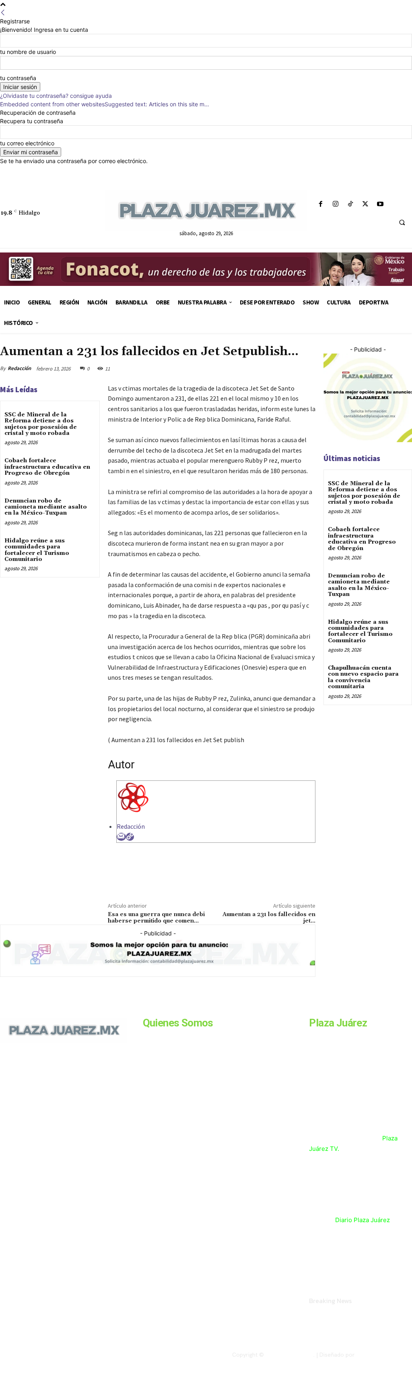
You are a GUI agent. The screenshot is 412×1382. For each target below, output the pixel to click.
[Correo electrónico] (121, 837)
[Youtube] (380, 204)
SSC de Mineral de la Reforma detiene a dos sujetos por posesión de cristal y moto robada (40, 424)
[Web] (130, 837)
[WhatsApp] (288, 368)
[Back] (3, 12)
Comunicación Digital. (384, 1354)
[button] (402, 223)
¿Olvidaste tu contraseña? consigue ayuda (56, 95)
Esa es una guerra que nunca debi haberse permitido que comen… (156, 918)
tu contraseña (18, 77)
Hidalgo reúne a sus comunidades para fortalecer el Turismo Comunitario (36, 550)
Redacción (19, 368)
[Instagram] (335, 204)
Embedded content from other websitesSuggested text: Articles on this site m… (104, 104)
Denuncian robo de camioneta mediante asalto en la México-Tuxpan (45, 507)
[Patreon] (39, 1107)
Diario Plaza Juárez (362, 1220)
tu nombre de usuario (28, 51)
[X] (365, 204)
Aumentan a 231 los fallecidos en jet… (268, 918)
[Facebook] (320, 204)
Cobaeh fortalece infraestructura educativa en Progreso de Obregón (47, 467)
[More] (307, 368)
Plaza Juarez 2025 (289, 1354)
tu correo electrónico (27, 143)
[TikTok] (350, 204)
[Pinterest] (270, 368)
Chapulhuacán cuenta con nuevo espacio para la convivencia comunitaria (363, 677)
